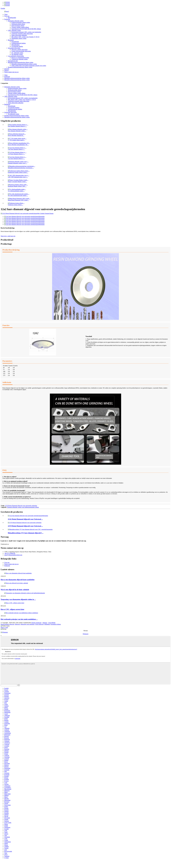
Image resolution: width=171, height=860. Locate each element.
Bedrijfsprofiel (12, 17)
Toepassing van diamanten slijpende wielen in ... (18, 599)
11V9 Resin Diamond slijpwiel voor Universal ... (25, 526)
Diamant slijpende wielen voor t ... (17, 163)
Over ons (6, 16)
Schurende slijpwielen (14, 48)
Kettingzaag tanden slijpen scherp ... (18, 172)
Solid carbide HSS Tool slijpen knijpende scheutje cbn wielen (28, 65)
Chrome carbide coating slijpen (20, 27)
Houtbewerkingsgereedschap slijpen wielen (20, 67)
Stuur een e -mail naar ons (8, 236)
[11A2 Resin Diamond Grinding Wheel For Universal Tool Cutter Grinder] (28, 515)
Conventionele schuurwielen (16, 56)
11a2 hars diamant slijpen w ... (16, 158)
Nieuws (6, 70)
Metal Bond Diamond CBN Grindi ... (18, 200)
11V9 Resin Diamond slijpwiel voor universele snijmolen (21, 505)
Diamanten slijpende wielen (15, 21)
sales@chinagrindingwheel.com (13, 555)
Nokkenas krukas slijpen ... (15, 204)
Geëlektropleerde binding (18, 43)
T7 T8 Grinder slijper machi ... (16, 140)
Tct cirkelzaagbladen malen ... (16, 191)
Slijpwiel (17, 624)
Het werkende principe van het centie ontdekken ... (19, 619)
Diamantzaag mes (13, 61)
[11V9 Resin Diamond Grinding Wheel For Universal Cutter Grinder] (24, 522)
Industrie (6, 69)
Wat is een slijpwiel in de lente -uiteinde (15, 589)
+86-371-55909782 (9, 553)
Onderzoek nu (5, 544)
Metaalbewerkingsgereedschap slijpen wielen (20, 62)
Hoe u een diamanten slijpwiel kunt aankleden (17, 580)
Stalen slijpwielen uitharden (19, 35)
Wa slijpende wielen (17, 54)
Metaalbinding (15, 45)
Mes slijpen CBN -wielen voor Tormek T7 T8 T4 (25, 37)
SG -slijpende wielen (17, 53)
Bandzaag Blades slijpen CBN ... (17, 186)
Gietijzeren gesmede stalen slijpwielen (22, 33)
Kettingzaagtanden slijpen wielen (20, 22)
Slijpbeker (47, 624)
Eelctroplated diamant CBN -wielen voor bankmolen (26, 32)
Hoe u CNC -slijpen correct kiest (12, 609)
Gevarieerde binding (17, 46)
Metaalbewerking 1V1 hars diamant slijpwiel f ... (25, 533)
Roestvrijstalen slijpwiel (7, 624)
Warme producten (36, 622)
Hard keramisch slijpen (17, 25)
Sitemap (45, 622)
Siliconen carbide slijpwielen (19, 49)
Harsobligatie (15, 41)
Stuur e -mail (4, 627)
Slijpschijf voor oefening (27, 624)
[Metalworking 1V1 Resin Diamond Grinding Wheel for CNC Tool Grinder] (30, 529)
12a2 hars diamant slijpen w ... (16, 149)
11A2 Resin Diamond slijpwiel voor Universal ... (25, 519)
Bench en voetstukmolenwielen (20, 57)
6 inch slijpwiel (39, 624)
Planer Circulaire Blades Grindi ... (17, 181)
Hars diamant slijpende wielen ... (17, 131)
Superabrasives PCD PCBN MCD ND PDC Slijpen (26, 29)
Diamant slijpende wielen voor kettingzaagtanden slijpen (23, 507)
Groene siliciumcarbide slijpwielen (21, 51)
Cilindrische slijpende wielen (19, 59)
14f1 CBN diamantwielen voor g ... (18, 177)
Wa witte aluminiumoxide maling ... (18, 195)
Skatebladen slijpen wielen (18, 38)
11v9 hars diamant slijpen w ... (16, 154)
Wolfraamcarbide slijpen (18, 24)
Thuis (5, 14)
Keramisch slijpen (56, 624)
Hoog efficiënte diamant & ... (16, 135)
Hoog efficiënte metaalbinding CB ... (18, 144)
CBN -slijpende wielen (14, 30)
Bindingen (11, 40)
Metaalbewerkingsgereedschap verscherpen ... (21, 168)
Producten (7, 19)
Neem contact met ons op (11, 72)
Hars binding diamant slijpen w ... (17, 126)
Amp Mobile (51, 622)
